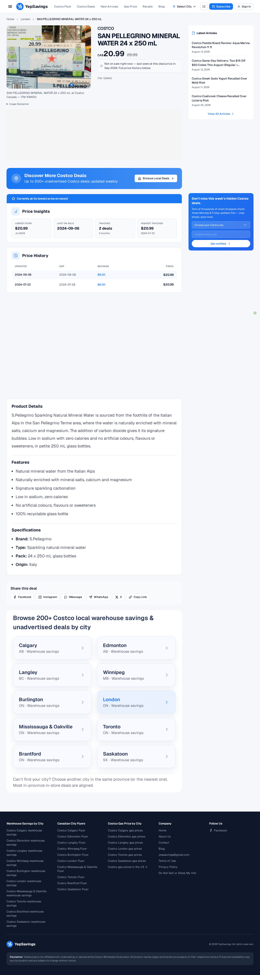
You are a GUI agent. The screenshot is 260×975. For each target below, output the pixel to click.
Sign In (246, 6)
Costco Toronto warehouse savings (23, 903)
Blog (161, 6)
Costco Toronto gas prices (125, 855)
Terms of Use (167, 861)
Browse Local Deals (156, 178)
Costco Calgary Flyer (71, 830)
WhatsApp (101, 597)
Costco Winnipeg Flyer (72, 848)
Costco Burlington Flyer (73, 855)
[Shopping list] (204, 6)
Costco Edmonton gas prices (126, 836)
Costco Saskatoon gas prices (127, 861)
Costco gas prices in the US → (127, 867)
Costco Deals (86, 6)
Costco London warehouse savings (23, 883)
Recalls (148, 6)
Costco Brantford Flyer (72, 883)
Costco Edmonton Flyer (72, 836)
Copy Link (140, 597)
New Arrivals (109, 6)
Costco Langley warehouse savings (24, 853)
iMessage (75, 597)
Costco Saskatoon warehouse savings (25, 924)
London (25, 19)
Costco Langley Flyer (71, 842)
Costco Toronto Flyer (70, 877)
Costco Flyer (62, 6)
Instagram (50, 597)
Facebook (24, 597)
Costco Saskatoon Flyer (73, 889)
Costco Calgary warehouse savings (24, 832)
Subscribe (223, 6)
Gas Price (130, 6)
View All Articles (219, 114)
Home (10, 19)
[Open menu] (10, 6)
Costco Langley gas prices (125, 842)
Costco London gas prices (125, 848)
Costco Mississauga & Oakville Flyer (77, 869)
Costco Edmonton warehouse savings (25, 842)
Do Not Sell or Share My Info (177, 873)
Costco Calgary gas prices (125, 830)
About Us (165, 836)
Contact (164, 842)
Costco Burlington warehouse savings (25, 873)
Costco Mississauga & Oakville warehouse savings (26, 893)
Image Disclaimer (19, 104)
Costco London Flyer (70, 861)
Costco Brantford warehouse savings (25, 913)
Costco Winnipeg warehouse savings (25, 863)
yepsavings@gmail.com (174, 855)
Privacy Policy (168, 867)
